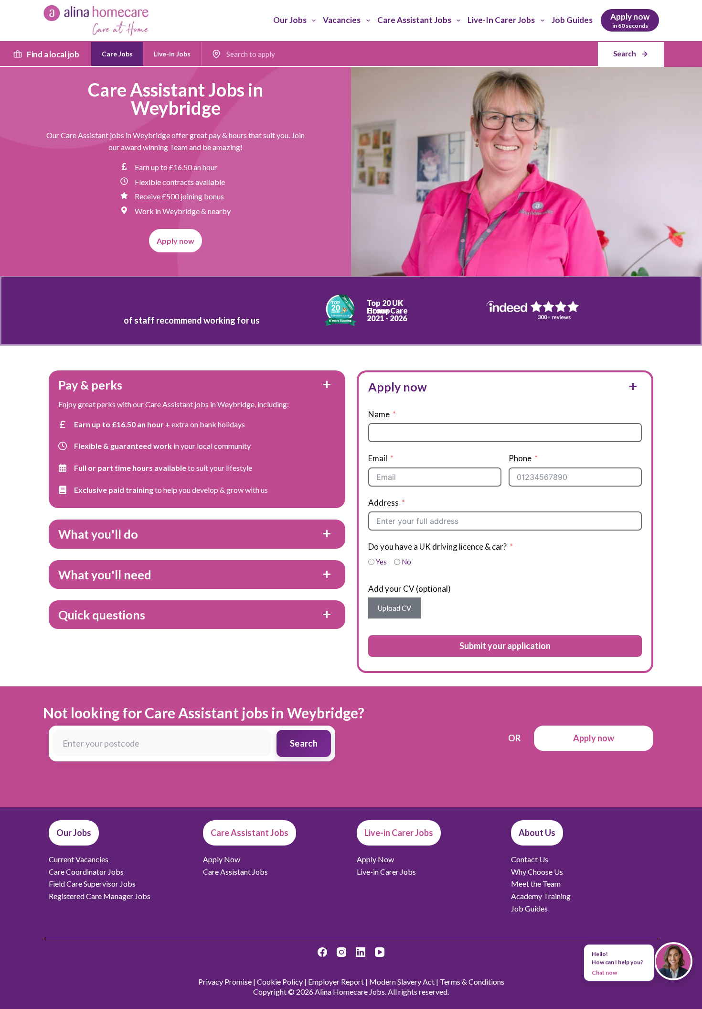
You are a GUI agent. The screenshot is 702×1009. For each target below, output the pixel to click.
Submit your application (505, 645)
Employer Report (336, 981)
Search (304, 743)
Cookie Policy (280, 981)
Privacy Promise (225, 981)
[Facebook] (322, 952)
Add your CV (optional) (409, 589)
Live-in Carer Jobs (501, 20)
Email (377, 458)
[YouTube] (379, 952)
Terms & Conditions (472, 981)
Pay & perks (90, 385)
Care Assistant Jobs (414, 20)
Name (379, 414)
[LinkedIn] (360, 952)
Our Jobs (290, 20)
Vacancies (342, 20)
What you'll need (104, 574)
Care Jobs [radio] (117, 54)
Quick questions (101, 615)
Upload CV (394, 608)
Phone (520, 458)
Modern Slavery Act (402, 981)
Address (383, 503)
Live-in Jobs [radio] (172, 54)
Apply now (397, 387)
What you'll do (98, 534)
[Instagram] (341, 952)
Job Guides (572, 20)
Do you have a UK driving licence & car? (437, 547)
